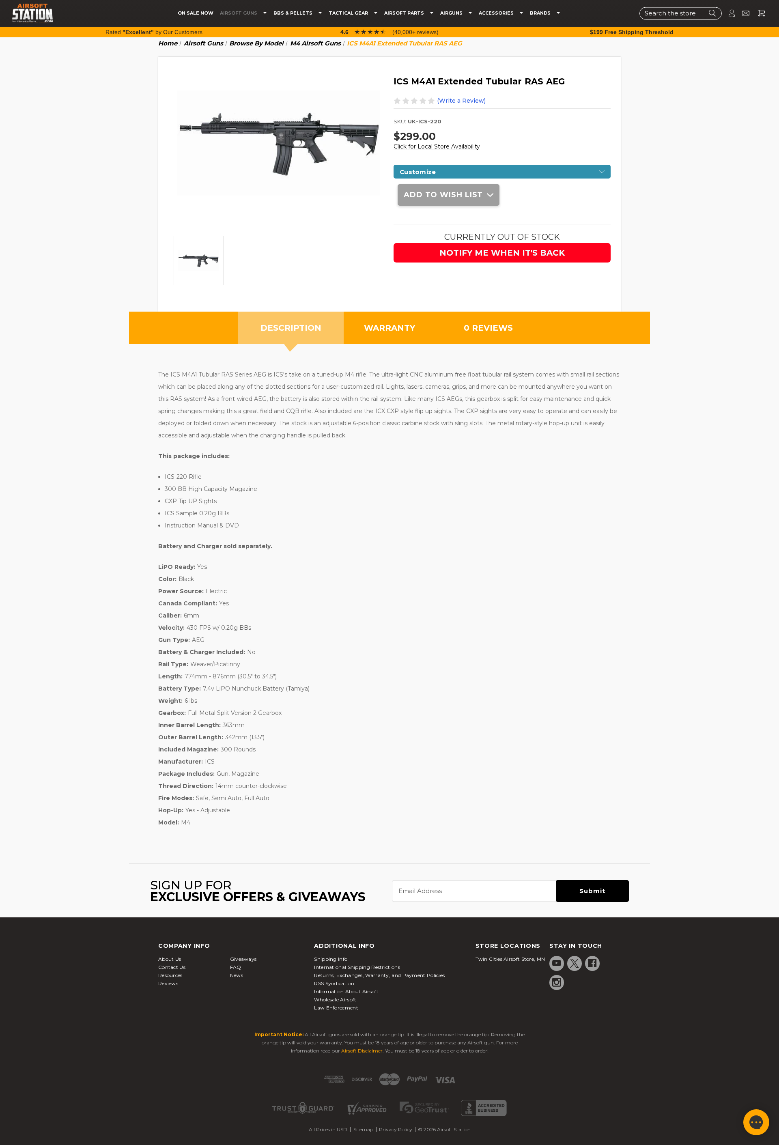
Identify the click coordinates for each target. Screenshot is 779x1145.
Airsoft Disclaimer (362, 1051)
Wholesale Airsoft (335, 999)
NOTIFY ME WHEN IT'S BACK (502, 253)
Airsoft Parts (404, 13)
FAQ (235, 967)
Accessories (497, 13)
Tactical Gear (349, 13)
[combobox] (680, 13)
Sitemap (363, 1129)
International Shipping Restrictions (357, 967)
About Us (169, 959)
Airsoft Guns (239, 13)
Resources (170, 975)
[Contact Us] (742, 13)
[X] (574, 963)
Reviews (168, 983)
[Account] (728, 13)
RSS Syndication (334, 983)
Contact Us (171, 967)
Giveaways (243, 959)
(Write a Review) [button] (461, 100)
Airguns (452, 13)
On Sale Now (195, 13)
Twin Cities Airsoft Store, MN (510, 959)
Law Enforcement (336, 1008)
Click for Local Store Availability (437, 146)
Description (290, 328)
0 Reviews (488, 328)
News (236, 975)
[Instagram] (556, 982)
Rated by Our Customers (153, 32)
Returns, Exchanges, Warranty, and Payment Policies (379, 975)
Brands (541, 13)
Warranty (389, 328)
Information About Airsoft (346, 991)
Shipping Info (330, 959)
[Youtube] (556, 963)
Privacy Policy (395, 1129)
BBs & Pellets (293, 13)
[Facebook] (592, 963)
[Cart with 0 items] (758, 13)
